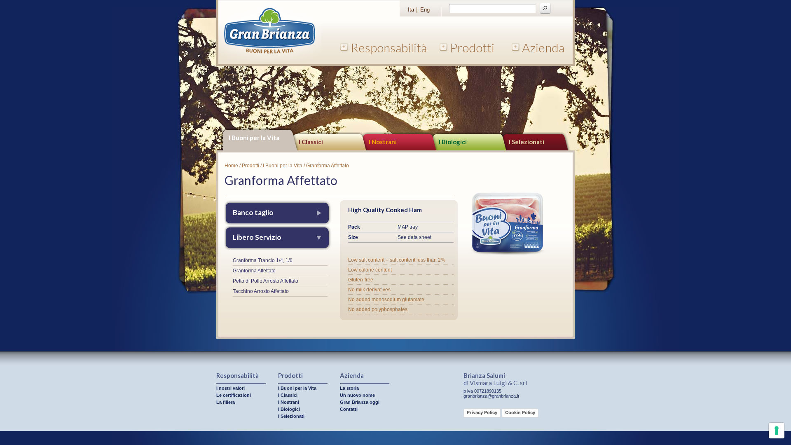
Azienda (543, 47)
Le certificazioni (233, 395)
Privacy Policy (482, 412)
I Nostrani (383, 141)
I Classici (311, 141)
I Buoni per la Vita (254, 137)
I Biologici (453, 141)
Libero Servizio (257, 237)
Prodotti (472, 47)
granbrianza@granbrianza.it (491, 395)
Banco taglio (253, 212)
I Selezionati (526, 141)
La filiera (225, 402)
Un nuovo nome (357, 395)
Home (231, 166)
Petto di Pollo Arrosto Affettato (265, 281)
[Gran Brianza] (269, 60)
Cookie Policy (520, 412)
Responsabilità (389, 47)
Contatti (349, 409)
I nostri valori (230, 388)
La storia (349, 388)
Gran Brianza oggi (359, 402)
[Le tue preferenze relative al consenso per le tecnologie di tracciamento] (776, 430)
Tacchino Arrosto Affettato (261, 291)
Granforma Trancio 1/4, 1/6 (263, 260)
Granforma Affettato (254, 271)
